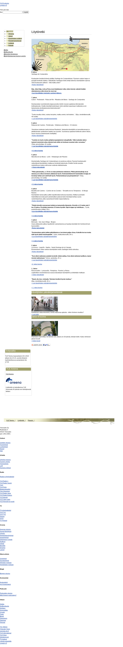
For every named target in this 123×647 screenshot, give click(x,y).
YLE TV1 (3, 512)
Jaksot (10, 36)
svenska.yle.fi (4, 631)
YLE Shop (3, 635)
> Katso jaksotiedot (37, 275)
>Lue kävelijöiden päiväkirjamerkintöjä (44, 211)
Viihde (2, 544)
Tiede (2, 614)
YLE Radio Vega (5, 493)
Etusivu (10, 31)
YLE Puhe (3, 487)
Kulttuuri (2, 541)
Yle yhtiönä (3, 627)
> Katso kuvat (35, 341)
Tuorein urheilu (5, 462)
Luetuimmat (4, 447)
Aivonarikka (4, 610)
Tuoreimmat (4, 445)
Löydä (26, 12)
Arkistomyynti (4, 637)
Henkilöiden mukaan (7, 565)
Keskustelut (4, 582)
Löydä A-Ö (3, 5)
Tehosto (2, 622)
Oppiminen (3, 618)
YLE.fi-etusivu (4, 3)
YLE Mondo (4, 497)
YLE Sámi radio (5, 499)
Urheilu (2, 533)
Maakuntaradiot (5, 489)
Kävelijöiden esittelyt (15, 38)
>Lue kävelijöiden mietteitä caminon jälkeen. (46, 93)
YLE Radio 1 (4, 481)
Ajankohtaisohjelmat (6, 535)
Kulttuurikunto (8, 52)
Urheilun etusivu (5, 460)
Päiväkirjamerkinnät (14, 41)
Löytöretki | (21, 420)
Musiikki (2, 546)
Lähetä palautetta (5, 641)
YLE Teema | (10, 420)
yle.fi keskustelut (5, 584)
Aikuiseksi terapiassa (11, 54)
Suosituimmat (4, 560)
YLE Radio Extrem (6, 495)
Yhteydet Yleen (5, 629)
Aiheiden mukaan (6, 563)
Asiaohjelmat (4, 537)
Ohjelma (11, 34)
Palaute (10, 45)
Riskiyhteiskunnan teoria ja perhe (15, 56)
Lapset (2, 550)
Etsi (1, 12)
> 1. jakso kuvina (36, 287)
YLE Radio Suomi (6, 483)
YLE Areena (10, 374)
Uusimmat (3, 558)
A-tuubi (2, 612)
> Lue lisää (35, 314)
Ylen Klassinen (5, 491)
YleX (1, 485)
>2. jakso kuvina (36, 264)
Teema (2, 516)
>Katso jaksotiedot (37, 85)
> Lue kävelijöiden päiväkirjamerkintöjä (44, 118)
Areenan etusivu (5, 529)
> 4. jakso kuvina (37, 216)
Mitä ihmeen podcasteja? (8, 595)
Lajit (1, 466)
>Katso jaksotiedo (37, 110)
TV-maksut (3, 639)
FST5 (1, 518)
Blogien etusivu (5, 573)
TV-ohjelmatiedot (5, 510)
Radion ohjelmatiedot (7, 477)
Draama (2, 548)
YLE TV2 (3, 514)
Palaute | (31, 420)
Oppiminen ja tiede (6, 539)
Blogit (2, 616)
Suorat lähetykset (5, 531)
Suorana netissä (5, 468)
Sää (1, 451)
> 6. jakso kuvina (37, 151)
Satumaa (3, 620)
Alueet (2, 449)
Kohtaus (2, 608)
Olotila (6, 50)
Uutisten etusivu (5, 443)
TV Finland (3, 520)
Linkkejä (11, 43)
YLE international (5, 633)
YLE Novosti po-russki (7, 501)
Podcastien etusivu (6, 593)
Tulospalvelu (4, 464)
